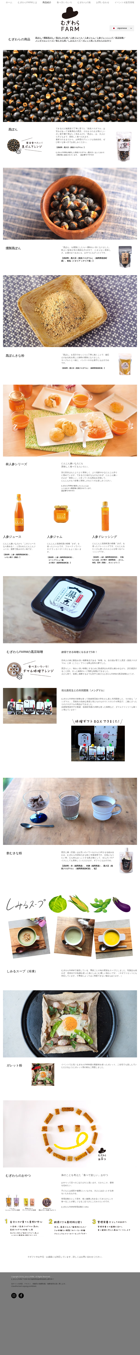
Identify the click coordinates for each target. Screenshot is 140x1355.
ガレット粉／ (88, 41)
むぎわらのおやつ (103, 41)
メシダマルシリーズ (44, 41)
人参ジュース (76, 38)
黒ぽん (38, 38)
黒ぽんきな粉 (62, 38)
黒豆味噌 (119, 38)
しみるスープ (74, 41)
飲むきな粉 (61, 41)
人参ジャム (89, 38)
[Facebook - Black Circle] (21, 1295)
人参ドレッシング (105, 38)
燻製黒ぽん (48, 38)
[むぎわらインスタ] (14, 1295)
